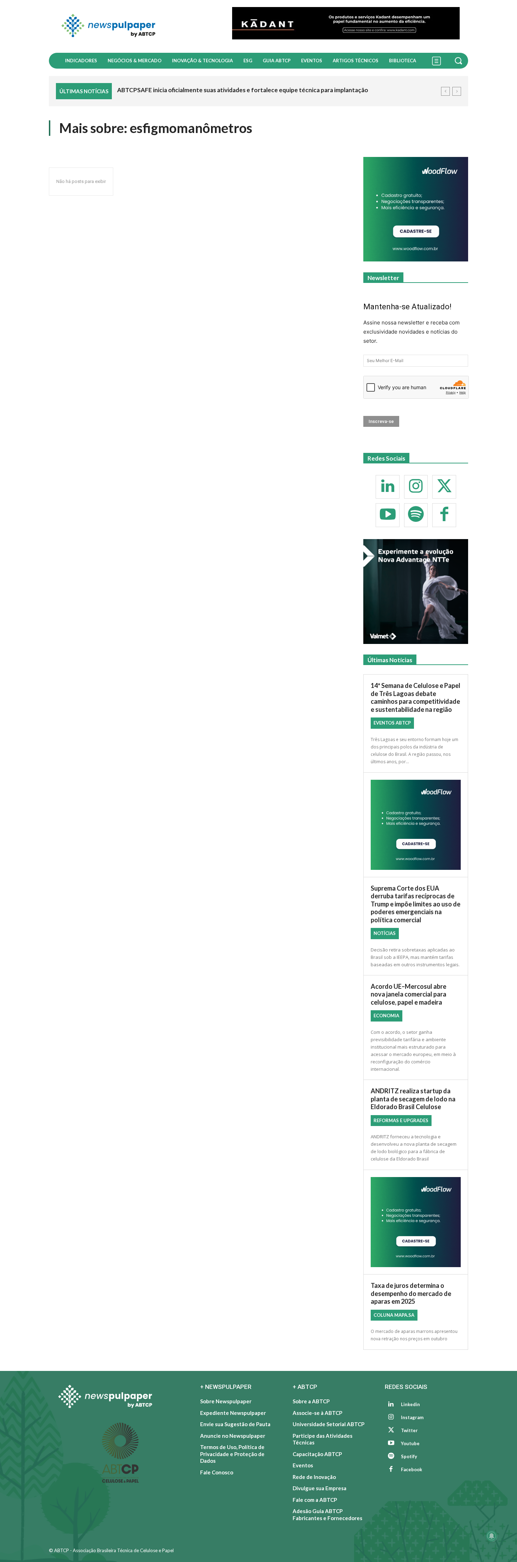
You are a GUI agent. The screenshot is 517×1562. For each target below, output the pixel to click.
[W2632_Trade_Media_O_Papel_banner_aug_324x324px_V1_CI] (415, 591)
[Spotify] (416, 515)
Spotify (409, 1456)
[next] (456, 91)
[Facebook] (444, 515)
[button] (459, 60)
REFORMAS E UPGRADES (401, 1120)
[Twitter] (444, 487)
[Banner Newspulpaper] (415, 209)
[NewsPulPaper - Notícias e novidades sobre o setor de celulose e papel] (136, 26)
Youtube (410, 1443)
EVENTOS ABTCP (392, 723)
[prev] (445, 91)
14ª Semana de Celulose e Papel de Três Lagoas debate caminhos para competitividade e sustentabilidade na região (415, 697)
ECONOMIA (386, 1015)
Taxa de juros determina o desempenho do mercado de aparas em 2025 (411, 1293)
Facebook (411, 1469)
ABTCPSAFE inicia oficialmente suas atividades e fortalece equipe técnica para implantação (242, 90)
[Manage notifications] (491, 1536)
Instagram (412, 1417)
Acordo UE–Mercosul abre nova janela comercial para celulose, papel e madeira (408, 994)
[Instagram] (416, 487)
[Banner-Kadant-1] (346, 23)
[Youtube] (388, 515)
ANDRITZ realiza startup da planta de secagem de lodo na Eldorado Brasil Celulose (413, 1099)
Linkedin (410, 1404)
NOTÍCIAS (385, 933)
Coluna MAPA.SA (394, 1315)
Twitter (409, 1430)
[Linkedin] (388, 487)
